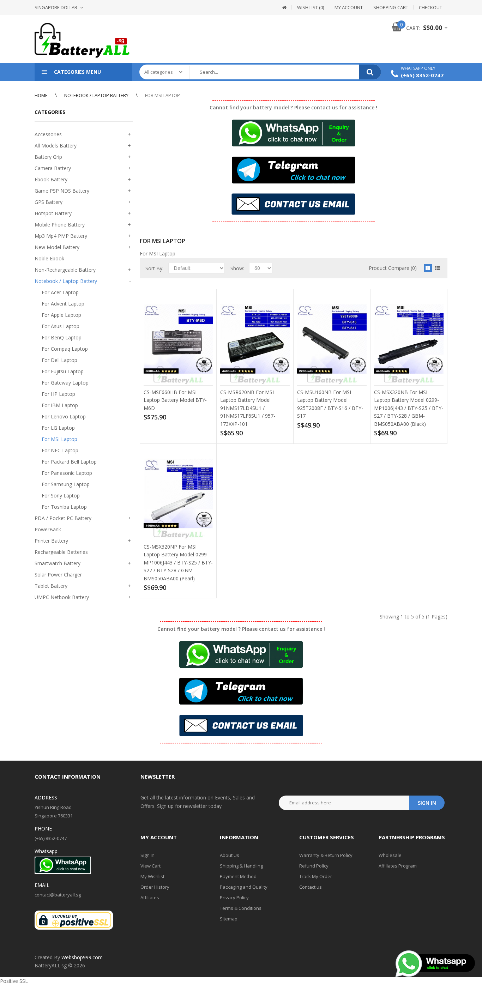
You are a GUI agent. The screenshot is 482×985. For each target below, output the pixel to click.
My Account (349, 7)
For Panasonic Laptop (67, 473)
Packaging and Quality (243, 887)
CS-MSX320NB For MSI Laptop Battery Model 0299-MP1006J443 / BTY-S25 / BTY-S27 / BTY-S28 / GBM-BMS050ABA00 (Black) (408, 408)
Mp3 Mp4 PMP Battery (61, 235)
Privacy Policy (234, 897)
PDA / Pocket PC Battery (63, 518)
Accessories (48, 134)
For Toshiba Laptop (64, 506)
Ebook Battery (51, 179)
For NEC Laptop (60, 450)
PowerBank (48, 529)
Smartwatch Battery (57, 563)
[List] (437, 268)
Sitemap (228, 918)
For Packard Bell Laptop (69, 461)
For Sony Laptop (61, 495)
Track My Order (315, 876)
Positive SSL (14, 981)
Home (41, 95)
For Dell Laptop (59, 360)
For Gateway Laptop (65, 382)
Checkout (430, 7)
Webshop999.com (82, 957)
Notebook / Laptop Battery (96, 95)
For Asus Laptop (60, 326)
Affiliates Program (398, 866)
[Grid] (428, 268)
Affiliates (149, 897)
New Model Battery (57, 247)
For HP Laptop (58, 394)
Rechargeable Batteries (61, 552)
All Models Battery (56, 145)
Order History (154, 887)
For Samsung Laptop (66, 484)
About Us (229, 855)
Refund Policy (314, 866)
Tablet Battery (51, 585)
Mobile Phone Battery (60, 224)
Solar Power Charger (58, 574)
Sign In (147, 855)
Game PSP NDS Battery (62, 190)
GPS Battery (48, 202)
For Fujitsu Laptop (63, 371)
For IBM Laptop (60, 405)
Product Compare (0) (393, 268)
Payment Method (238, 876)
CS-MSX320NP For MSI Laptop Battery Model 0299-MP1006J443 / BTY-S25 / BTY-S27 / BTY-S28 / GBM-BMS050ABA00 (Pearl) (178, 562)
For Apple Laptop (61, 315)
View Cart (150, 866)
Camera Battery (53, 168)
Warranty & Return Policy (326, 855)
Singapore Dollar (56, 7)
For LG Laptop (58, 427)
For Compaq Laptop (65, 348)
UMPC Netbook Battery (62, 597)
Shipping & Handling (241, 866)
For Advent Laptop (63, 303)
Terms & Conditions (240, 908)
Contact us (310, 887)
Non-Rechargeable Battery (65, 269)
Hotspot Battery (53, 213)
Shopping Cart (390, 7)
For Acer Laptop (60, 292)
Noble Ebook (49, 258)
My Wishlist (152, 876)
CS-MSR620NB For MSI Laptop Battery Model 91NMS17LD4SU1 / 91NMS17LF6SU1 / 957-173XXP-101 (247, 408)
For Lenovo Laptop (64, 416)
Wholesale (390, 855)
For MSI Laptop (162, 95)
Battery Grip (48, 156)
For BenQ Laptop (62, 337)
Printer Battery (51, 540)
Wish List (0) (310, 7)
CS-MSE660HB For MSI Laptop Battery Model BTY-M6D (175, 400)
